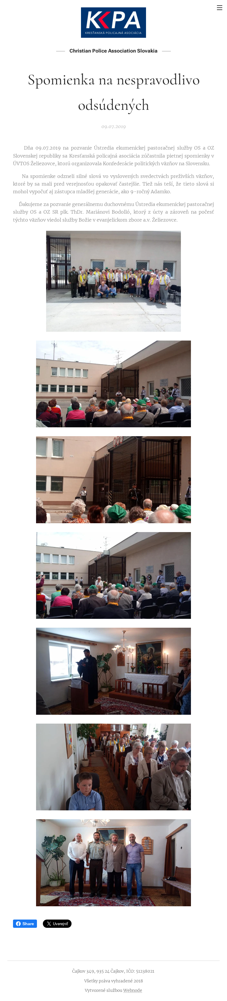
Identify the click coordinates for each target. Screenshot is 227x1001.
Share (28, 923)
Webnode (132, 990)
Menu (220, 7)
